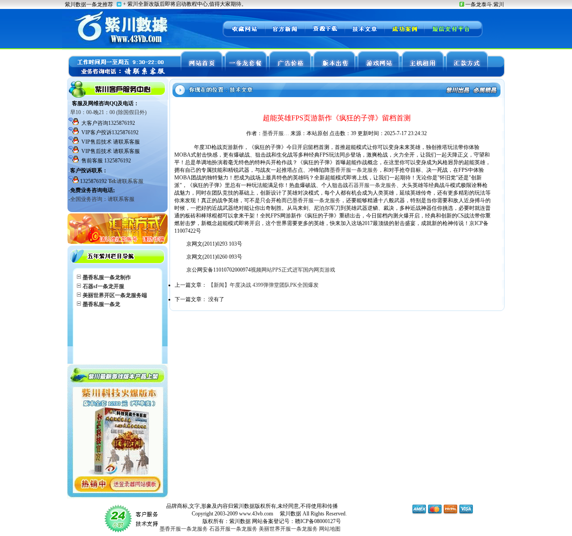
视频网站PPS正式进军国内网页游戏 (293, 270)
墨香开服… (275, 133)
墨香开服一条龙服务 (354, 170)
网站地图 (330, 529)
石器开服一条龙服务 (372, 185)
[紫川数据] (243, 36)
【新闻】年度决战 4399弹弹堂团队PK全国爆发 (263, 285)
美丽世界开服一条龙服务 (288, 529)
